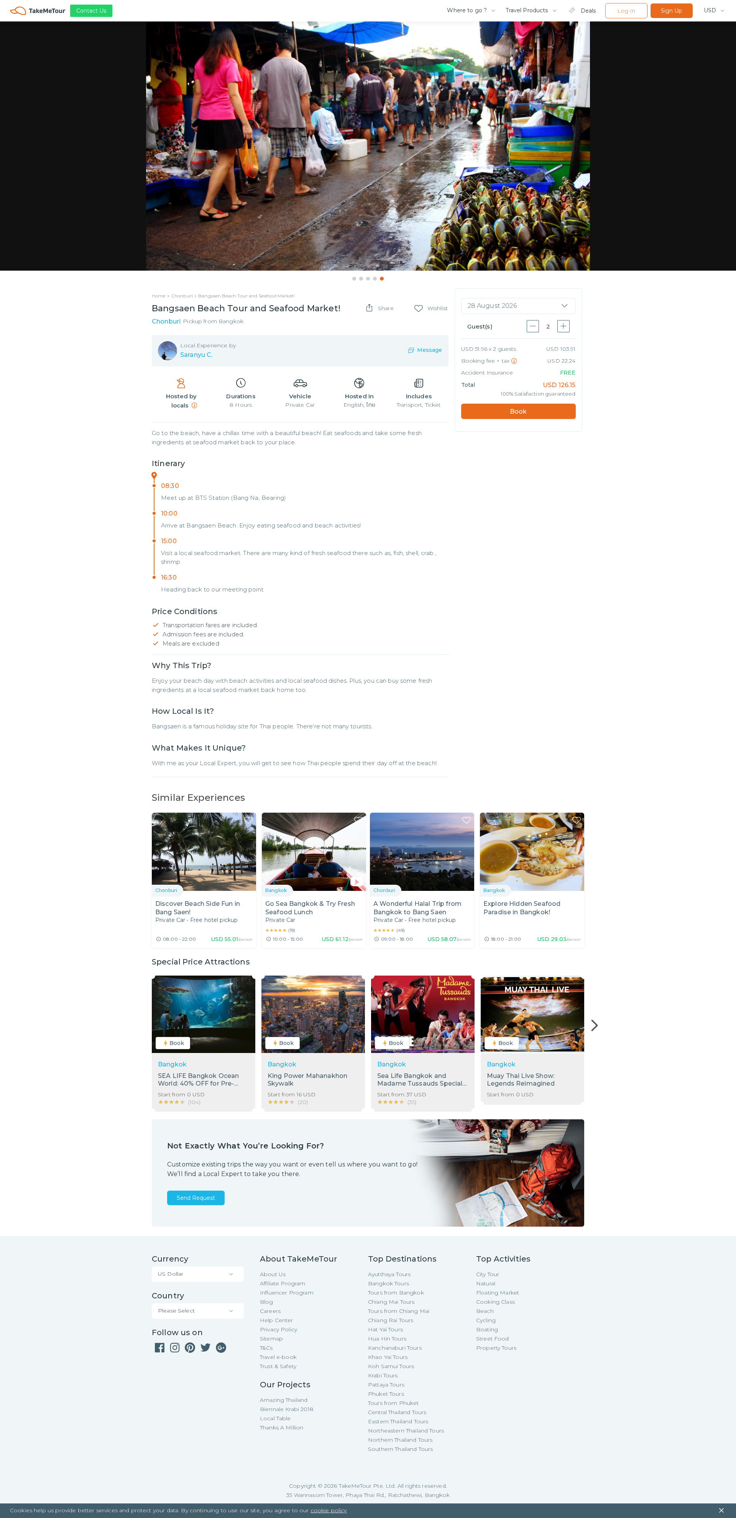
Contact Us (91, 10)
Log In (626, 10)
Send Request (196, 1197)
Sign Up (671, 10)
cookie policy (328, 1510)
